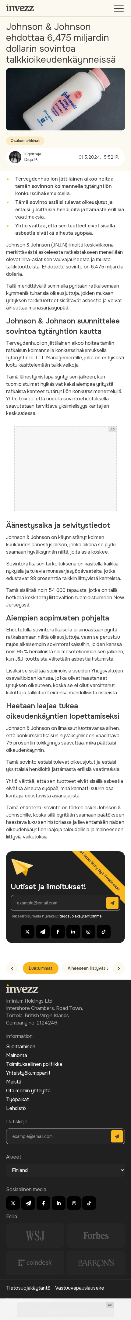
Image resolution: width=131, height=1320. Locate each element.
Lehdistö (16, 1108)
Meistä (13, 1082)
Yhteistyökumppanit (28, 1073)
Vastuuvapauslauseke (79, 1288)
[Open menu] (119, 10)
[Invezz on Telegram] (43, 931)
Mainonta (16, 1055)
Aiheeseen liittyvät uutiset (94, 968)
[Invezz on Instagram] (88, 931)
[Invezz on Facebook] (58, 931)
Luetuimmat (40, 968)
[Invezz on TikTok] (104, 931)
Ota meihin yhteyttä (28, 1090)
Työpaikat (17, 1099)
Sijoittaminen (20, 1046)
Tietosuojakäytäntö (28, 1288)
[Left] (12, 968)
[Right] (119, 968)
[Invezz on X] (27, 931)
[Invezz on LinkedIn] (73, 931)
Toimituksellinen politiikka (34, 1064)
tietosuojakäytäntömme (80, 916)
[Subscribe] (112, 903)
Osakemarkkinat (25, 140)
